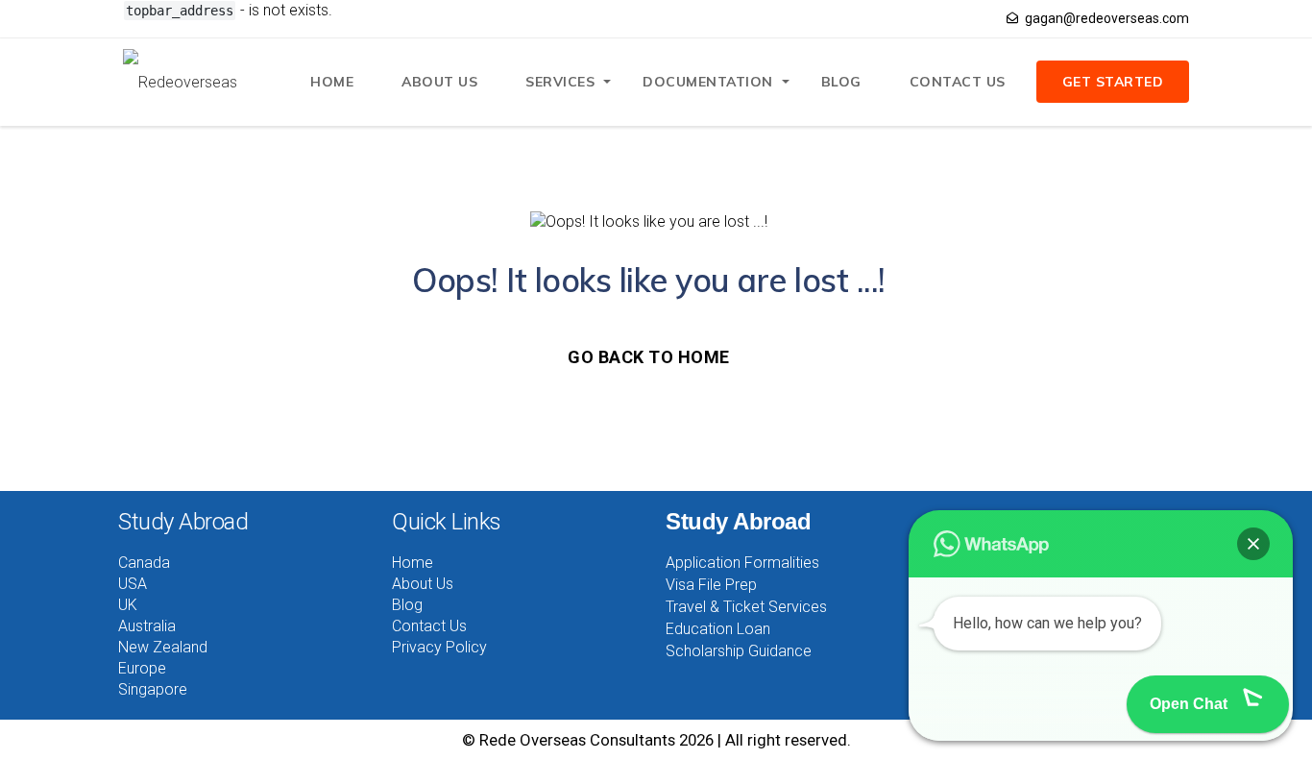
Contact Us (958, 81)
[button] (1253, 543)
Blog (841, 81)
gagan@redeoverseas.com (1107, 18)
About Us (439, 81)
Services (560, 81)
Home (331, 81)
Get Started (1113, 81)
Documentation (708, 81)
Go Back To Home (649, 357)
